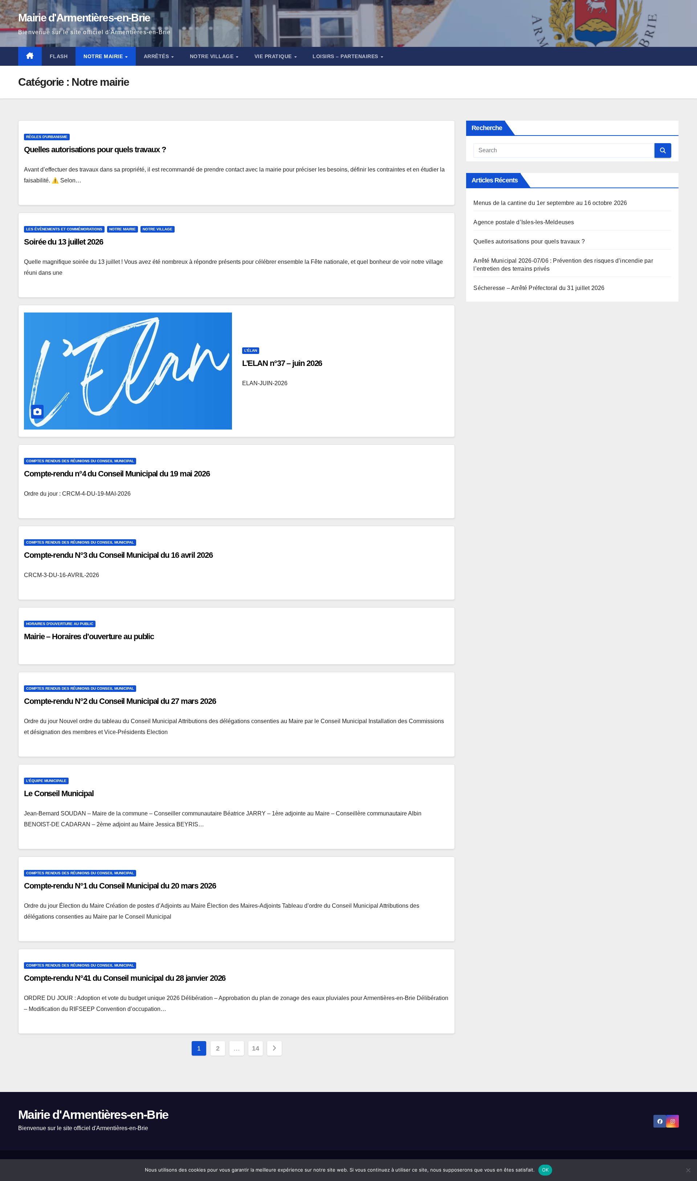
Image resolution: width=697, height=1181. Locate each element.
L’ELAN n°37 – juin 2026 (282, 363)
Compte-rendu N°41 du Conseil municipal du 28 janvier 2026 (124, 978)
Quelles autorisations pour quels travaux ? (95, 149)
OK (545, 1170)
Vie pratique (274, 56)
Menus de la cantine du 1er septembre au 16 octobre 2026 (550, 203)
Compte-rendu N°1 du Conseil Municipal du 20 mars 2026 (120, 885)
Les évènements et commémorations (64, 229)
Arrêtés (157, 56)
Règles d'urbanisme (47, 137)
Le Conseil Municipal (59, 793)
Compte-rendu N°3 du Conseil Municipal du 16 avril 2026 (118, 555)
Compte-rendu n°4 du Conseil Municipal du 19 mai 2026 (117, 473)
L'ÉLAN (250, 350)
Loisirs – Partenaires (346, 56)
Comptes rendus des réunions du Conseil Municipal (80, 461)
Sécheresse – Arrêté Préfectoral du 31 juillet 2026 (538, 288)
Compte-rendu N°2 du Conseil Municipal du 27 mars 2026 (120, 701)
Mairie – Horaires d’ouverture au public (89, 636)
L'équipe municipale (46, 781)
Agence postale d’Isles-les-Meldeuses (523, 222)
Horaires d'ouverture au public (59, 624)
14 (255, 1048)
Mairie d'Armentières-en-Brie (84, 18)
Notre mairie (104, 56)
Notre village (212, 56)
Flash (59, 56)
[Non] (688, 1170)
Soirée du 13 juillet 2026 (63, 241)
